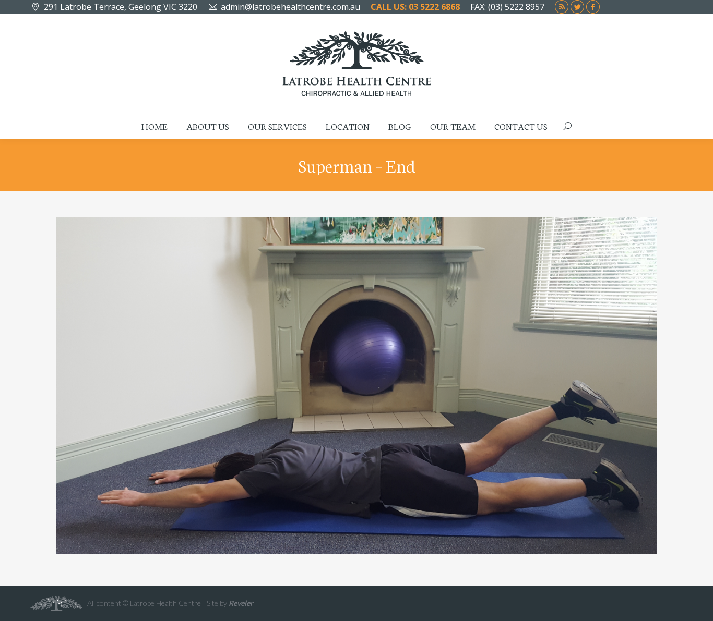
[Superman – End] (356, 385)
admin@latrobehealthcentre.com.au (290, 7)
